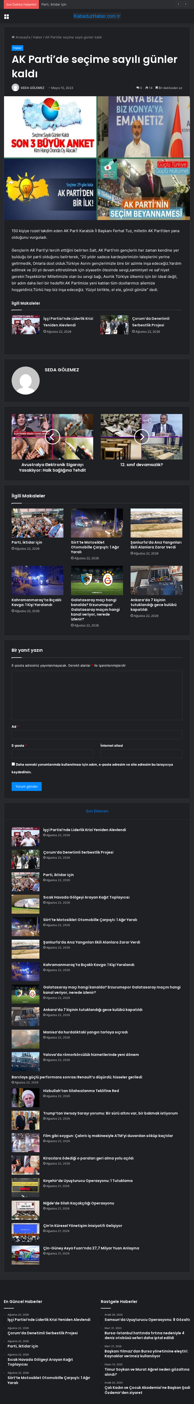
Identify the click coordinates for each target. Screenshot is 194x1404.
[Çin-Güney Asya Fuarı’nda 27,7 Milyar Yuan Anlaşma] (25, 1255)
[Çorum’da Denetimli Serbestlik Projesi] (114, 324)
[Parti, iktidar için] (37, 523)
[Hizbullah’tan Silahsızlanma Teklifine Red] (25, 1097)
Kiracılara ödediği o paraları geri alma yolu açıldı (88, 1158)
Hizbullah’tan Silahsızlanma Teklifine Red (81, 1090)
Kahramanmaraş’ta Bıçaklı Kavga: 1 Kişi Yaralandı (36, 602)
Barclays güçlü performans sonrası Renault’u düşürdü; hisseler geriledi (77, 1077)
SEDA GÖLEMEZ (32, 88)
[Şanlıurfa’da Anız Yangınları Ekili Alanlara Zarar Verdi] (156, 523)
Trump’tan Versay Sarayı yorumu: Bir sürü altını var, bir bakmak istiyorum (110, 1113)
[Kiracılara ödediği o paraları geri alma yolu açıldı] (25, 1165)
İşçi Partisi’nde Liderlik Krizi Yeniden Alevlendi (84, 829)
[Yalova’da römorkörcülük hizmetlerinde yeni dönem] (25, 1061)
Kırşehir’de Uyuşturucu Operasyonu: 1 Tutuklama (88, 1180)
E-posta (19, 745)
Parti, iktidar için (27, 542)
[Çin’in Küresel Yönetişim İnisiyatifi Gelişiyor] (25, 1232)
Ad (15, 726)
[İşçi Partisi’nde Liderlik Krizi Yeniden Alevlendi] (26, 324)
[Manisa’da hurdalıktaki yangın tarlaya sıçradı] (25, 1039)
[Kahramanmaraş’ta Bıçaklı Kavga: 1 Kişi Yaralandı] (37, 580)
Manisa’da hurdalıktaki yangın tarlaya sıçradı (85, 1032)
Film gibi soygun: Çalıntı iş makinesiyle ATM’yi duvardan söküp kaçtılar (108, 1135)
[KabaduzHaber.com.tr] (97, 16)
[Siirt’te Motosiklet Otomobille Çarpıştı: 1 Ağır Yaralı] (97, 523)
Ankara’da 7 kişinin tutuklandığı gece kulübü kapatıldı (154, 604)
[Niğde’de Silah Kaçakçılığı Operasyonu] (25, 1210)
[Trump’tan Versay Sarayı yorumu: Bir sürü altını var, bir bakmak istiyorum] (25, 1120)
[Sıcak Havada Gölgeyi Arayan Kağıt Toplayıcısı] (25, 904)
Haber (37, 37)
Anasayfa (22, 37)
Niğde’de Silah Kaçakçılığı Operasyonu (78, 1203)
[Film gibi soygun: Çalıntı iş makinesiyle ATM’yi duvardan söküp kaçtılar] (25, 1142)
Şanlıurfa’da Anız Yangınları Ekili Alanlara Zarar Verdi (156, 545)
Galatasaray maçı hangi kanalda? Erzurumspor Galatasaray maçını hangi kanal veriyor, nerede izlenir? (95, 609)
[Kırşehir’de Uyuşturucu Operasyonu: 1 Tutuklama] (25, 1187)
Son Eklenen (97, 811)
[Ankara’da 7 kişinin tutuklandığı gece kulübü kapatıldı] (156, 580)
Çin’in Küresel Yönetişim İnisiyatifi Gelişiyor (82, 1225)
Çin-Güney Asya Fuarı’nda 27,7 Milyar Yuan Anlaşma (91, 1248)
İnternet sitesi (112, 745)
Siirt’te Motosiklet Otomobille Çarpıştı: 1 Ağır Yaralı (95, 547)
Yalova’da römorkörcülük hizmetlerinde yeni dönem (91, 1054)
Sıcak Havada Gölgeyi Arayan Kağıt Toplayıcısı (77, 4)
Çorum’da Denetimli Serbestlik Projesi (78, 852)
